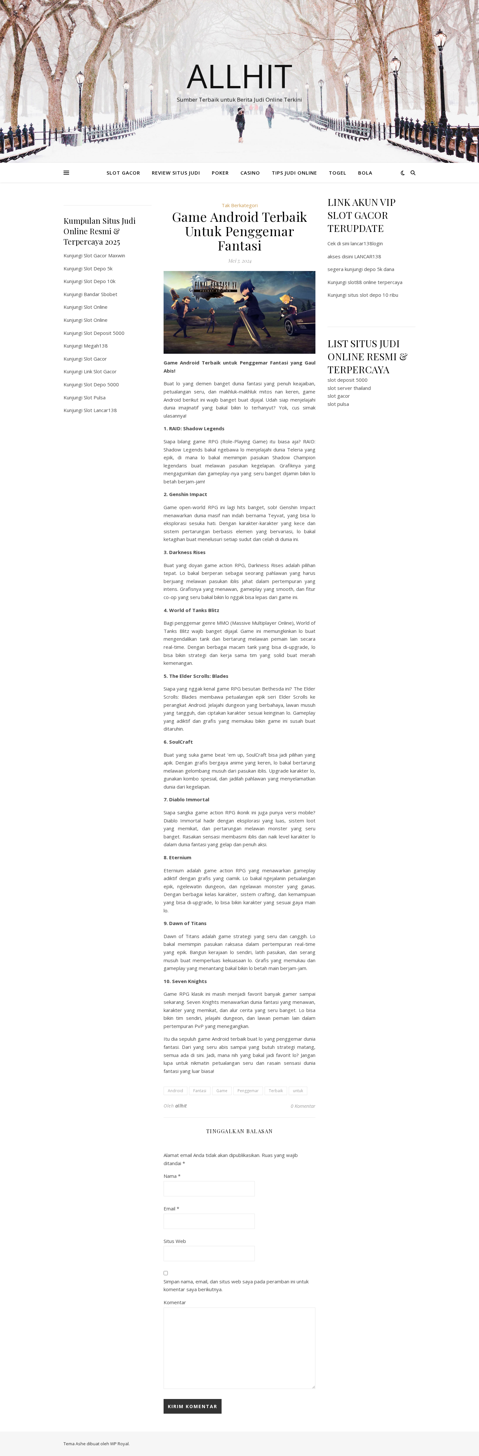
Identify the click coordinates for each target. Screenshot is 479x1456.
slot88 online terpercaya (375, 282)
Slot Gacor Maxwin (104, 255)
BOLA (365, 172)
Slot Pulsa (95, 397)
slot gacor (338, 396)
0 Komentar (303, 1106)
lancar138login (367, 243)
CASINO (250, 172)
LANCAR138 (367, 256)
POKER (220, 172)
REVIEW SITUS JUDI (176, 172)
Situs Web (175, 1241)
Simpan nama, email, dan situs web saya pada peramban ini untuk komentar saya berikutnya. (236, 1285)
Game (221, 1090)
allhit (181, 1106)
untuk (298, 1090)
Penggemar (248, 1090)
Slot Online (96, 307)
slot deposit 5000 (347, 380)
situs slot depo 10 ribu (373, 295)
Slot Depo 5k (98, 268)
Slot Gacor (95, 358)
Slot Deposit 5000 (104, 333)
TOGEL (337, 172)
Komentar (175, 1302)
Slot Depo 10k (99, 281)
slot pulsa (338, 404)
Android (175, 1090)
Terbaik (276, 1090)
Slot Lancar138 (100, 410)
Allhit (239, 75)
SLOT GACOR (123, 172)
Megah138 (96, 345)
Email (171, 1208)
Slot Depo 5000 (101, 384)
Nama (172, 1176)
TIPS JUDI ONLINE (294, 172)
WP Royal (119, 1444)
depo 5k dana (379, 269)
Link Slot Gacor (100, 371)
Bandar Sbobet (100, 294)
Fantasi (199, 1090)
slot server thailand (349, 388)
